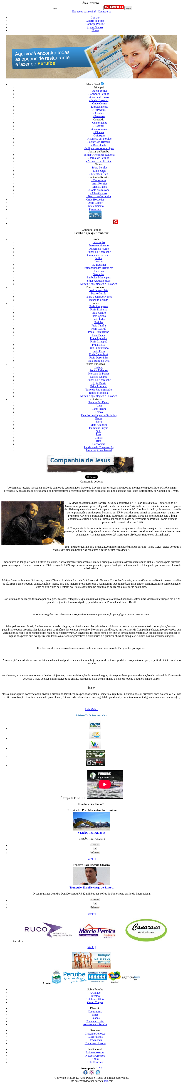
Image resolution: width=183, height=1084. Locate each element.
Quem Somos (95, 27)
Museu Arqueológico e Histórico (98, 283)
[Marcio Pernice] (97, 941)
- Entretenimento (98, 106)
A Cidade (95, 992)
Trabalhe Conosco (95, 1033)
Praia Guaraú (98, 328)
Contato (95, 17)
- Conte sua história (99, 189)
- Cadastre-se (98, 180)
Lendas (99, 261)
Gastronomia (95, 1011)
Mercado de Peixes (98, 373)
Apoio (95, 1058)
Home (95, 30)
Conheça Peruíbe (95, 23)
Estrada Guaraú (98, 376)
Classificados (95, 1036)
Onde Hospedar (95, 199)
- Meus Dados (99, 186)
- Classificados (98, 193)
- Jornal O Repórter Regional (98, 154)
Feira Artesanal (98, 386)
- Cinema (98, 132)
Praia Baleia (98, 335)
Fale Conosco (95, 1062)
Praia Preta (99, 351)
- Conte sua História (98, 141)
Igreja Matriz (99, 383)
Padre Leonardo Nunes (99, 296)
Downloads (95, 1039)
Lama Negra (99, 408)
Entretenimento (95, 205)
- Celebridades (99, 122)
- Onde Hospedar (98, 100)
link (105, 1080)
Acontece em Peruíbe (95, 1024)
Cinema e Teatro (95, 1021)
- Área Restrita (98, 183)
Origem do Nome (99, 248)
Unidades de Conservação (98, 447)
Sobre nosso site (95, 1052)
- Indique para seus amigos (99, 148)
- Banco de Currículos (98, 196)
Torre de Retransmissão (98, 389)
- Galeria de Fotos (99, 97)
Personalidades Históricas (98, 267)
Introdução (99, 242)
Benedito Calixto (98, 299)
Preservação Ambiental (99, 450)
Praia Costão (99, 315)
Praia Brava (98, 344)
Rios (98, 440)
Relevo (99, 411)
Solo (98, 431)
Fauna (98, 418)
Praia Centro (99, 312)
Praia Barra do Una (99, 360)
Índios (98, 258)
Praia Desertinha (98, 357)
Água (99, 405)
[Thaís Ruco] (48, 941)
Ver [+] (92, 858)
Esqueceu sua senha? (84, 11)
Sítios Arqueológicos (98, 280)
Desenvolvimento (99, 245)
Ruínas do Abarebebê (98, 251)
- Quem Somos (98, 90)
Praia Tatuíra (99, 325)
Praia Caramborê (98, 354)
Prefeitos (99, 271)
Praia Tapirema (98, 309)
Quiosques (95, 209)
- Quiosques (98, 109)
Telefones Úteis (95, 999)
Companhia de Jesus (98, 255)
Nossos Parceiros (95, 1055)
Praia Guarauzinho (98, 331)
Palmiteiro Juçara (98, 427)
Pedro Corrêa (98, 293)
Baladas (95, 1017)
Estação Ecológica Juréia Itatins (99, 415)
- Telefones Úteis (98, 173)
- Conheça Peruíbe (98, 93)
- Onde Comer (99, 103)
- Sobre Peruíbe (98, 167)
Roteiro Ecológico (98, 402)
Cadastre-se (104, 11)
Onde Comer (95, 202)
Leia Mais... (91, 709)
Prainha (98, 322)
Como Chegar (95, 1002)
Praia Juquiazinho (99, 347)
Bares (95, 1014)
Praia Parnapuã (98, 341)
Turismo (98, 367)
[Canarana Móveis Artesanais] (146, 941)
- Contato (98, 113)
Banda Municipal (98, 392)
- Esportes (98, 125)
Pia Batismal (99, 264)
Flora (99, 421)
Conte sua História (95, 1043)
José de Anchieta (98, 290)
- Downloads (98, 145)
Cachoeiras (98, 443)
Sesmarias (98, 274)
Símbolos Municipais (99, 277)
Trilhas (99, 437)
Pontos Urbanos (99, 370)
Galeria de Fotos (95, 20)
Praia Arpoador (98, 338)
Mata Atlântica (98, 424)
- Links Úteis (98, 170)
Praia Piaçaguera (98, 306)
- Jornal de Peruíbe (98, 157)
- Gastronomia (99, 129)
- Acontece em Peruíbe (99, 138)
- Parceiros (99, 116)
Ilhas (98, 434)
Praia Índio (99, 319)
